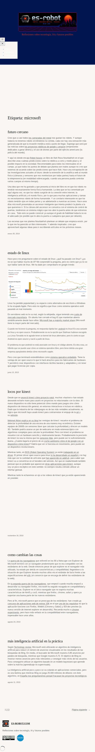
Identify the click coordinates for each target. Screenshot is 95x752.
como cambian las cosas (25, 555)
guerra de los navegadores (23, 561)
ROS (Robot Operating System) (39, 452)
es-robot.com (20, 723)
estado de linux (18, 253)
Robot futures (36, 158)
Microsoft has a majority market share (57, 320)
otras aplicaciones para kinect (59, 464)
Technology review (22, 647)
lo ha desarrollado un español (64, 455)
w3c (29, 575)
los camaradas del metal (40, 138)
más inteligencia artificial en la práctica (35, 641)
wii (77, 412)
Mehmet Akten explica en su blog (23, 420)
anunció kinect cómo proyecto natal (37, 397)
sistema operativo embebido (63, 357)
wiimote (14, 415)
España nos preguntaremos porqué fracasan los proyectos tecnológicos (53, 676)
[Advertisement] (47, 91)
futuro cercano (18, 132)
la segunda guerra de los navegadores (28, 584)
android (61, 329)
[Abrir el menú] (2, 40)
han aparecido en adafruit (57, 458)
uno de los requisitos (68, 603)
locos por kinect (19, 391)
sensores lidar (46, 438)
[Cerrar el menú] (2, 44)
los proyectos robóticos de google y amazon (45, 147)
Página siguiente (81, 710)
